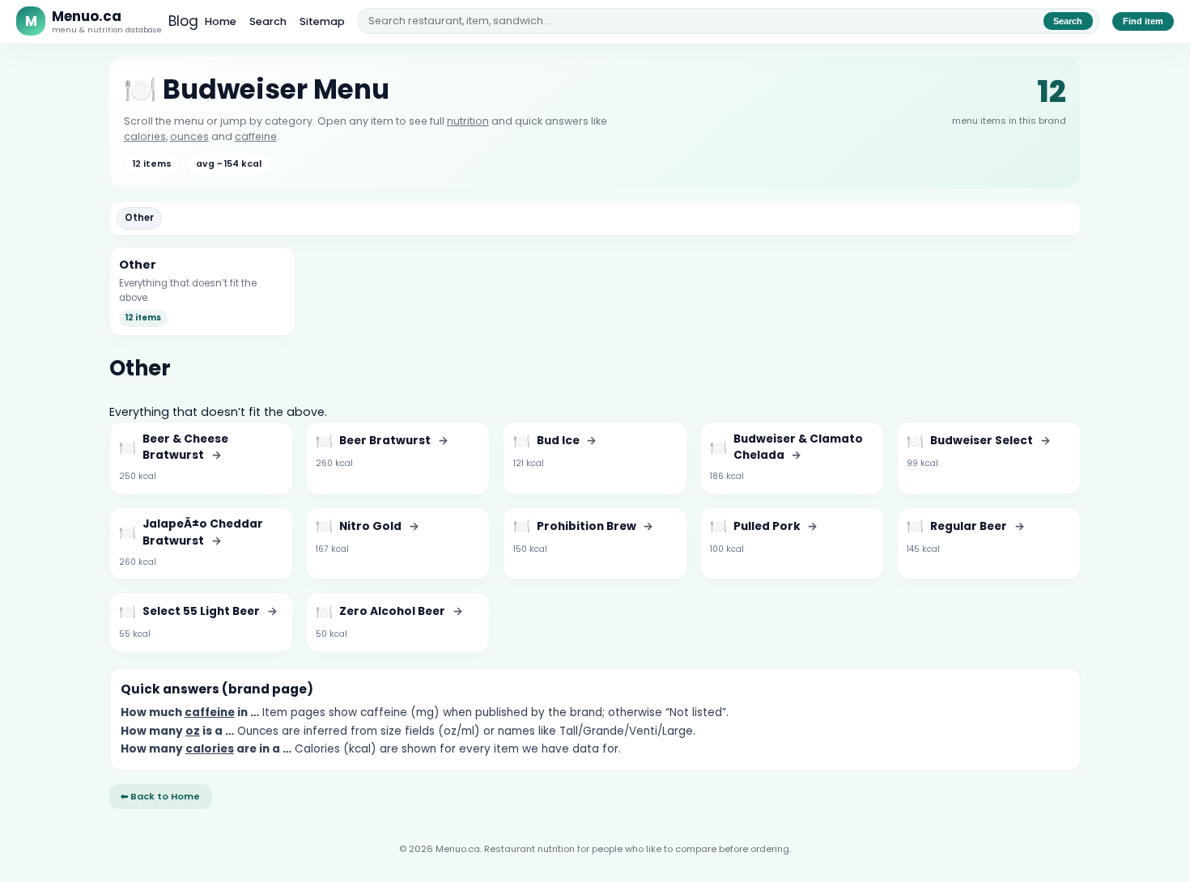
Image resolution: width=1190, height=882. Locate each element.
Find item (1143, 21)
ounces (189, 136)
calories (145, 136)
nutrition (468, 121)
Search (268, 21)
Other (139, 217)
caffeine (256, 136)
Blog (183, 21)
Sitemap (322, 21)
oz (192, 731)
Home (220, 21)
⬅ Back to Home (160, 796)
